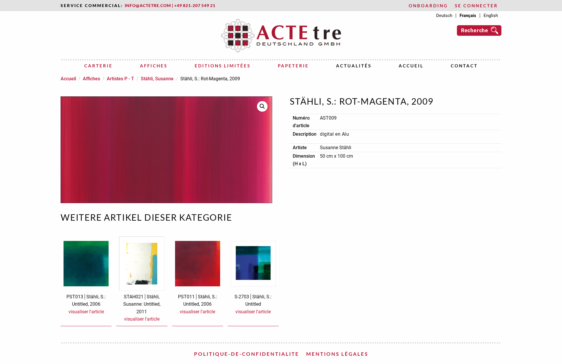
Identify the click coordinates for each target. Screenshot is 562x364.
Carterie (98, 65)
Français (468, 15)
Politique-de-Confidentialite (246, 354)
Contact (464, 65)
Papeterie (293, 65)
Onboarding (428, 6)
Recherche (474, 30)
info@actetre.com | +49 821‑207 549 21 (170, 6)
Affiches (153, 65)
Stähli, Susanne (157, 78)
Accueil (411, 65)
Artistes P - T (120, 78)
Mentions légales (337, 354)
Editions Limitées (223, 65)
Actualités (353, 65)
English (491, 15)
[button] (262, 106)
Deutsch (444, 15)
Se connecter (476, 6)
